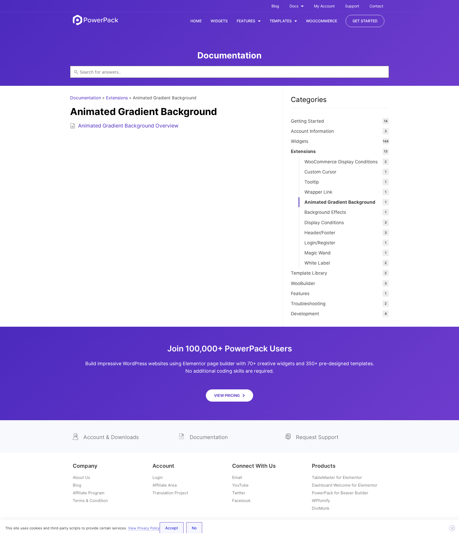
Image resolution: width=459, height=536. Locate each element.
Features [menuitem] (246, 21)
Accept (171, 528)
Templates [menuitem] (281, 21)
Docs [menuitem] (294, 6)
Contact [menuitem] (376, 6)
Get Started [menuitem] (364, 21)
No (194, 528)
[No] (452, 528)
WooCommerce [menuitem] (321, 21)
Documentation (85, 97)
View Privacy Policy (144, 528)
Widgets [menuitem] (219, 21)
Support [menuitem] (352, 6)
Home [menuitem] (196, 21)
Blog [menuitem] (275, 6)
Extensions (117, 97)
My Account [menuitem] (324, 6)
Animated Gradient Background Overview (128, 125)
